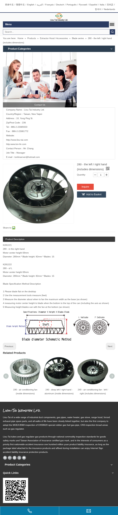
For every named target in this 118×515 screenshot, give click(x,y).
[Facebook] (5, 458)
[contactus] (40, 79)
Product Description (14, 239)
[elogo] (59, 17)
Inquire (85, 186)
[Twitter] (19, 458)
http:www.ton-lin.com (16, 144)
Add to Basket (93, 194)
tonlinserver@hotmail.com (27, 157)
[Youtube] (24, 458)
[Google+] (10, 458)
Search (112, 31)
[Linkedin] (14, 458)
